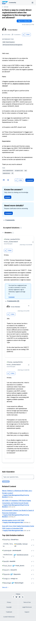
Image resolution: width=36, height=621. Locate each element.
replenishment (6, 173)
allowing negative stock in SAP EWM (13, 520)
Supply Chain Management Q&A (13, 522)
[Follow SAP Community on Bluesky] (16, 597)
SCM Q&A (6, 7)
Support (27, 612)
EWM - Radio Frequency (8, 42)
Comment (29, 180)
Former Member (12, 30)
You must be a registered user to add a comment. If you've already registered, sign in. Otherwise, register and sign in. (18, 290)
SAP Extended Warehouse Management (12, 44)
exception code (19, 170)
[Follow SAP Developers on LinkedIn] (22, 597)
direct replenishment (8, 170)
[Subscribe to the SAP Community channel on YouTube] (19, 597)
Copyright (9, 607)
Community (12, 2)
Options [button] (32, 21)
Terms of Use (27, 602)
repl (25, 170)
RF (12, 173)
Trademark (9, 612)
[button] (23, 34)
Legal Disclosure (27, 607)
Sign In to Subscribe (24, 21)
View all (4, 587)
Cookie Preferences (9, 616)
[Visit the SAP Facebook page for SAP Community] (13, 597)
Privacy (9, 602)
